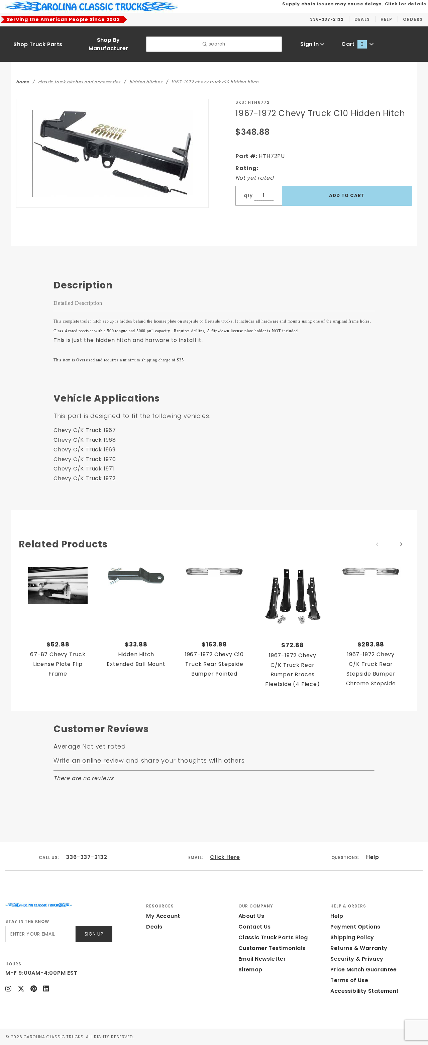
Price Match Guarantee (363, 969)
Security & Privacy (356, 959)
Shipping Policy (352, 937)
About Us (251, 916)
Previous (377, 544)
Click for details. (406, 4)
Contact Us (254, 927)
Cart (352, 44)
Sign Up (94, 934)
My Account (163, 916)
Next (401, 544)
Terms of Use (349, 980)
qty (248, 195)
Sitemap (250, 969)
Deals (154, 927)
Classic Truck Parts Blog (273, 937)
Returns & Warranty (358, 948)
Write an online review (89, 760)
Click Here (225, 857)
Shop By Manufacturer (108, 44)
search (216, 44)
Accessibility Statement (364, 991)
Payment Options (355, 927)
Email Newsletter (262, 959)
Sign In (310, 44)
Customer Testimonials (271, 948)
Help (372, 857)
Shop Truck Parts (37, 44)
